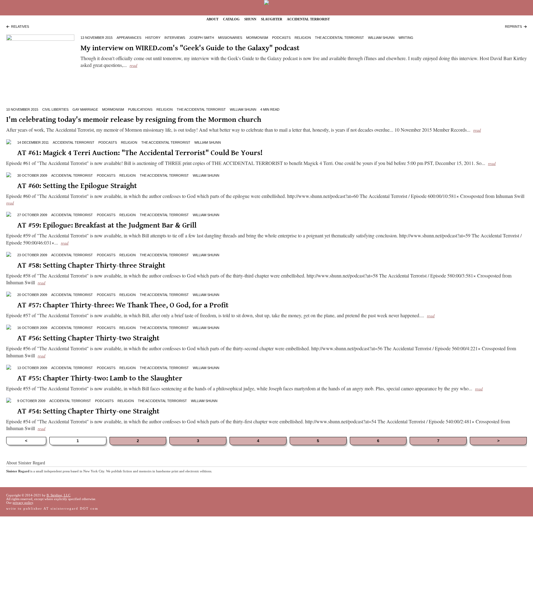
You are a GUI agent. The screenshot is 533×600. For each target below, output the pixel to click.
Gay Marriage (85, 109)
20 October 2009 (32, 295)
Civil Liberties (55, 109)
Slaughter (271, 18)
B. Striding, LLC (58, 495)
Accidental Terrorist (308, 18)
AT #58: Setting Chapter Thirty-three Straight (91, 265)
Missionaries (230, 37)
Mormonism (257, 37)
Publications (140, 109)
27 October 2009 (32, 215)
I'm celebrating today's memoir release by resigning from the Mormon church (133, 119)
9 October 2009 (31, 401)
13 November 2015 (97, 37)
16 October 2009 (32, 328)
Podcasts (281, 37)
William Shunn (381, 37)
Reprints (514, 26)
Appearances (129, 37)
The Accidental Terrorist (339, 37)
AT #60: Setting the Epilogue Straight (77, 185)
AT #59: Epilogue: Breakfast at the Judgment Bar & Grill (106, 225)
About (212, 18)
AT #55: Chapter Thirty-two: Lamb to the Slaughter (99, 377)
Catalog (231, 18)
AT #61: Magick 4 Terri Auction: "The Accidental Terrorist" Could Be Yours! (139, 152)
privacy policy (23, 502)
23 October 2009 (32, 255)
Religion (303, 37)
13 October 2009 (32, 368)
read (133, 65)
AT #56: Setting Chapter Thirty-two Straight (88, 337)
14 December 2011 (33, 142)
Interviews (174, 37)
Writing (406, 37)
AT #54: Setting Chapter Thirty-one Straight (88, 410)
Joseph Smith (201, 37)
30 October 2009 (32, 175)
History (152, 37)
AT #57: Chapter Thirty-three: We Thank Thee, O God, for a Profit (123, 304)
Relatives (19, 26)
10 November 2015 (22, 109)
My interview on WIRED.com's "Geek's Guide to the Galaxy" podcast (190, 47)
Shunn (250, 18)
